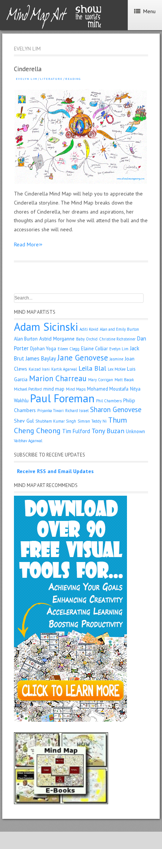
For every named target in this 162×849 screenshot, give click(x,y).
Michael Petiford (28, 389)
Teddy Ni (99, 421)
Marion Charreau (58, 378)
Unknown (135, 431)
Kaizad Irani (39, 369)
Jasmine (116, 359)
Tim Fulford (76, 431)
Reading (73, 79)
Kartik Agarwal (64, 369)
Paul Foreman (62, 398)
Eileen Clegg (68, 348)
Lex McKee (116, 369)
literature (51, 79)
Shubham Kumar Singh (55, 421)
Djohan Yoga (43, 348)
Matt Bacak (124, 379)
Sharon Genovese (115, 409)
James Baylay (41, 358)
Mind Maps (76, 389)
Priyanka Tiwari (50, 410)
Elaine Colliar (94, 348)
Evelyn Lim (26, 79)
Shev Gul (24, 420)
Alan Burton (26, 339)
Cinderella (27, 69)
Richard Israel (77, 410)
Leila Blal (92, 368)
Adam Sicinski (46, 326)
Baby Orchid (87, 339)
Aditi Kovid (88, 329)
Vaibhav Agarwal (28, 440)
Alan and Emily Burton (119, 329)
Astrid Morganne (57, 338)
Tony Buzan (108, 430)
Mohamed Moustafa (107, 389)
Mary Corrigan (100, 379)
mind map (53, 389)
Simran (84, 421)
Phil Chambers (109, 400)
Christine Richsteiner (117, 339)
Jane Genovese (83, 358)
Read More (28, 244)
